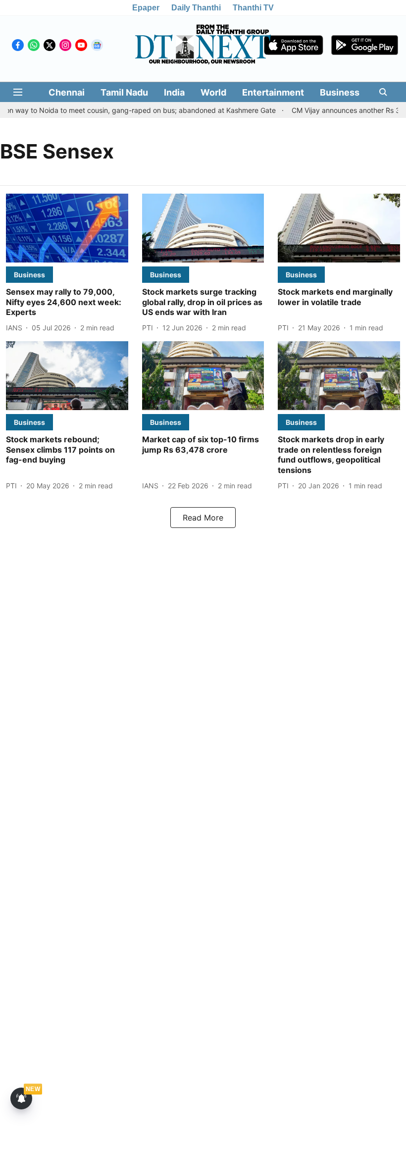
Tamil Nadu (124, 92)
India (174, 92)
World (213, 92)
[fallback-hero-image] (67, 228)
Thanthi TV (253, 7)
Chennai (67, 92)
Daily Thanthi (196, 7)
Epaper (145, 7)
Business (339, 92)
